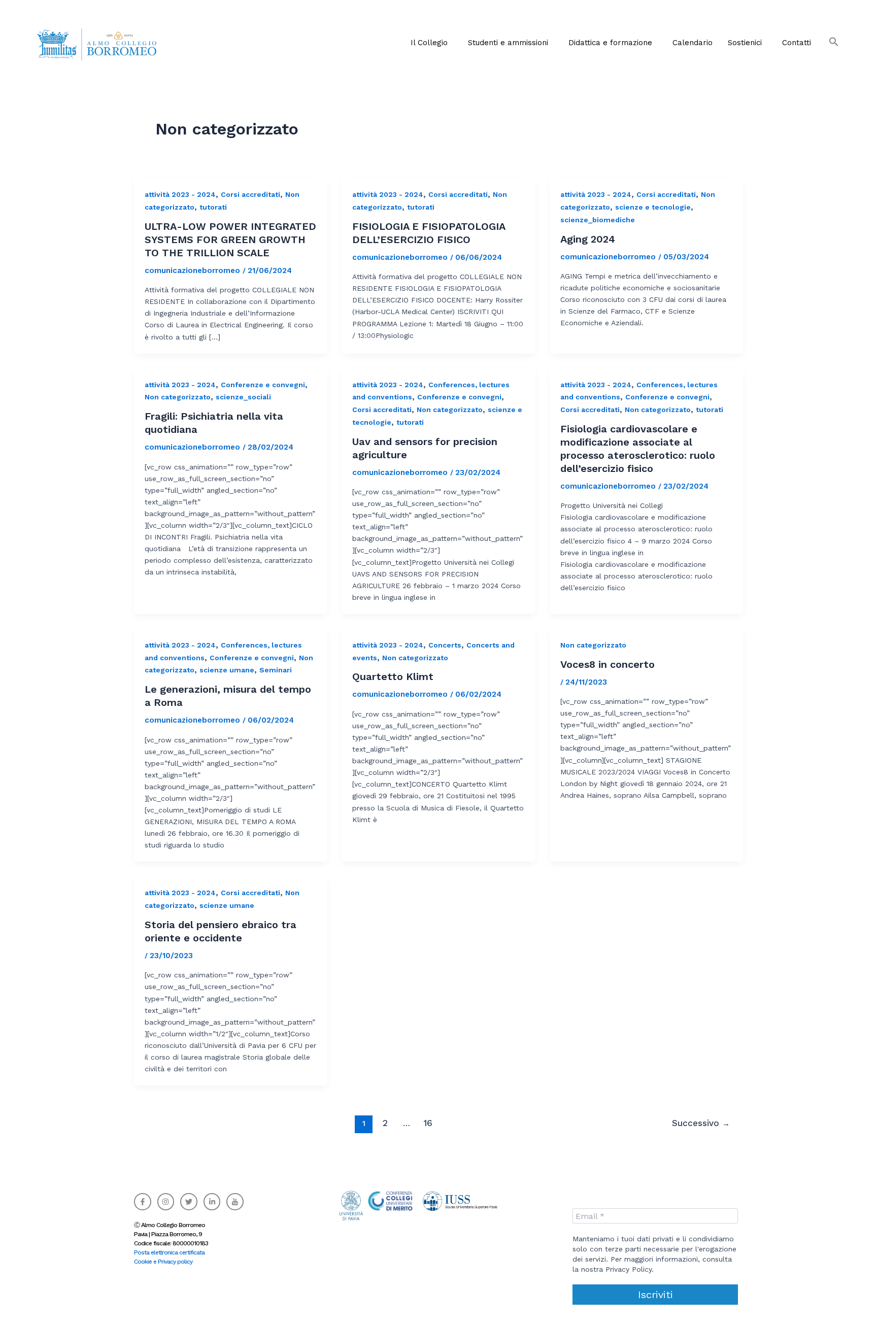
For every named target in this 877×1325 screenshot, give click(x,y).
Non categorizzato (178, 397)
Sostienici (745, 42)
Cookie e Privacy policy (163, 1261)
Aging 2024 (587, 239)
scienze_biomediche (597, 220)
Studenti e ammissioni (508, 42)
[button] (431, 42)
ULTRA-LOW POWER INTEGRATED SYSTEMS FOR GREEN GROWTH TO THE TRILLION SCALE (230, 239)
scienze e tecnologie (653, 207)
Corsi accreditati (250, 194)
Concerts (444, 645)
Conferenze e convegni (263, 385)
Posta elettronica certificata (169, 1252)
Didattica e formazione (610, 42)
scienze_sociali (243, 397)
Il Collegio (429, 42)
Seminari (275, 670)
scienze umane (226, 670)
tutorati (213, 207)
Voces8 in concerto (607, 664)
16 (428, 1123)
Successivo (701, 1123)
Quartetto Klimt (392, 676)
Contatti (796, 42)
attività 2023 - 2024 (180, 194)
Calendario (692, 42)
